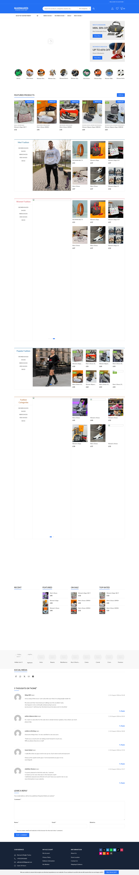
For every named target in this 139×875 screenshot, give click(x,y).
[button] (49, 339)
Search (93, 9)
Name (16, 822)
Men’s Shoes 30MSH (119, 363)
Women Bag (21, 125)
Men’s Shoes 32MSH (66, 127)
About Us (74, 853)
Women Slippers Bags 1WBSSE (114, 127)
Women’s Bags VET (114, 160)
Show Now (97, 36)
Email (54, 822)
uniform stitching (30, 731)
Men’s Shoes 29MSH (119, 384)
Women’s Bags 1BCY (20, 127)
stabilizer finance (30, 769)
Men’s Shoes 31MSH (105, 384)
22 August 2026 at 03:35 (117, 716)
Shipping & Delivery (76, 864)
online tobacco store (31, 716)
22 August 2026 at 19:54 (117, 750)
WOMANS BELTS (77, 160)
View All (120, 95)
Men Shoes (40, 125)
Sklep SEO (28, 695)
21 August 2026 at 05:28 (117, 695)
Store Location (75, 857)
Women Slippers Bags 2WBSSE (91, 127)
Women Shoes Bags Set (96, 125)
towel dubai (28, 750)
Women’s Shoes (77, 417)
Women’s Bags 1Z (113, 186)
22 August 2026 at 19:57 (117, 769)
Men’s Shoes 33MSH (43, 127)
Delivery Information (49, 861)
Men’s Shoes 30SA (113, 443)
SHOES (23, 151)
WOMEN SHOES (86, 125)
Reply (123, 711)
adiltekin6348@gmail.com (24, 862)
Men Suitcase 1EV (113, 417)
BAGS (15, 125)
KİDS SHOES (23, 157)
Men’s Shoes (76, 186)
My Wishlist (46, 864)
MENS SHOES (46, 125)
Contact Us (74, 861)
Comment (17, 799)
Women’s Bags (94, 160)
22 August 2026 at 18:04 (117, 731)
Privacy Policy (47, 857)
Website (92, 822)
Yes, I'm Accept (111, 872)
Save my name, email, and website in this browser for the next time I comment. (40, 830)
